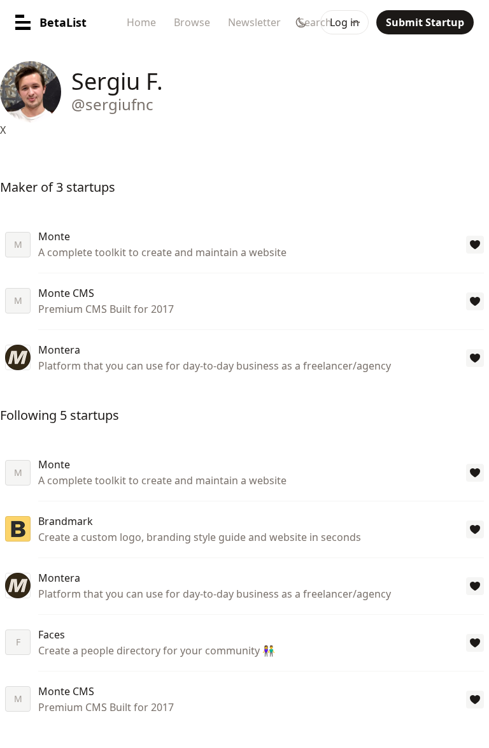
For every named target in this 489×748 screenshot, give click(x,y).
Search (315, 22)
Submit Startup (425, 22)
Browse (192, 22)
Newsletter (254, 22)
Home (141, 22)
